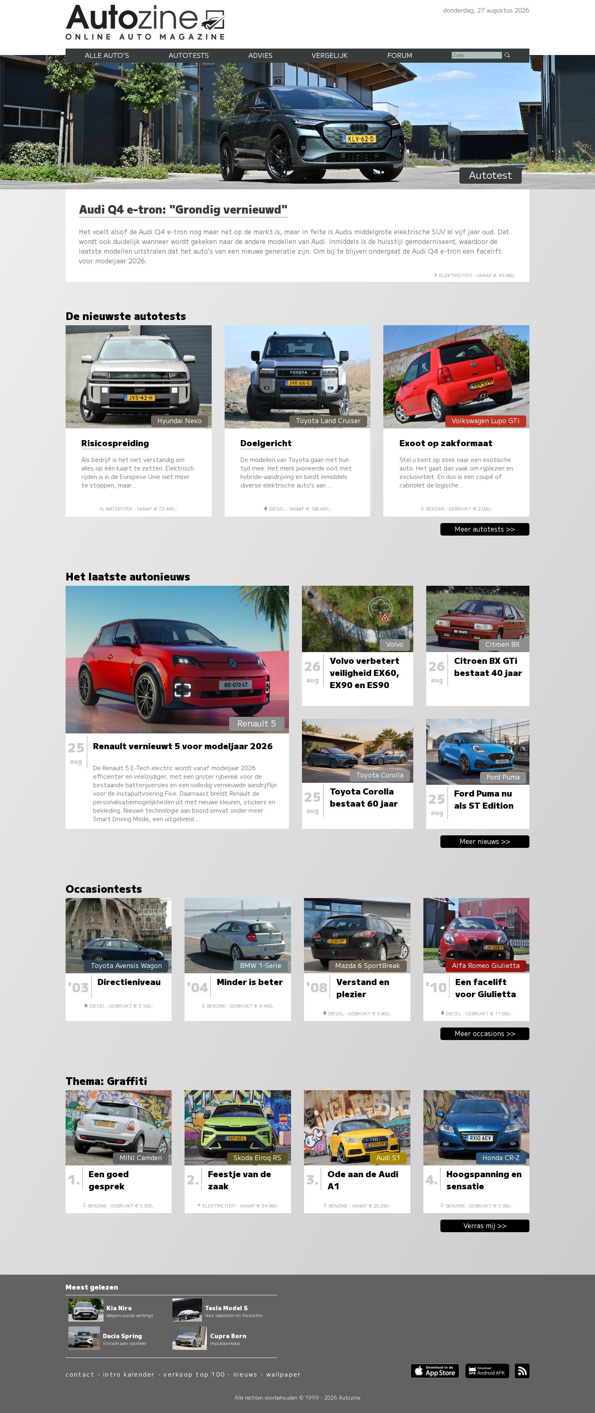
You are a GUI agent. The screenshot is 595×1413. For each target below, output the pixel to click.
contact (80, 1374)
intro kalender (129, 1374)
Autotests (189, 55)
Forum (399, 55)
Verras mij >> (485, 1225)
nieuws (246, 1374)
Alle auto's (107, 55)
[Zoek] (507, 54)
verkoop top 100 (194, 1374)
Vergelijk (330, 55)
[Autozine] (297, 21)
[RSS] (519, 1375)
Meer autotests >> (485, 529)
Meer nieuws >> (484, 841)
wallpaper (283, 1374)
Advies (260, 55)
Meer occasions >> (485, 1033)
